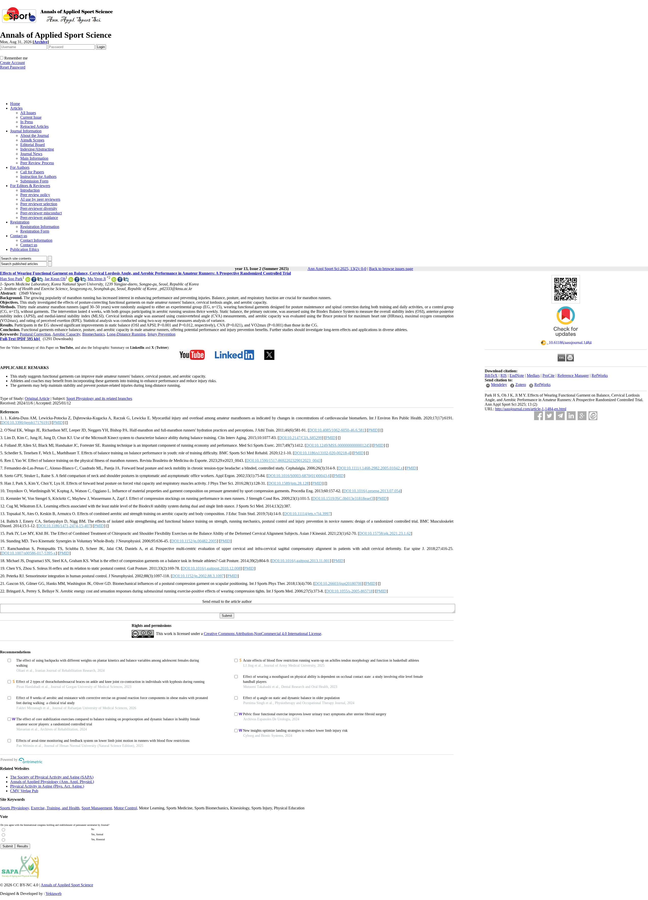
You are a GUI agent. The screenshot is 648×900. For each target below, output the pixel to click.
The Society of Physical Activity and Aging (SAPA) (51, 777)
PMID (58, 422)
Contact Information (36, 240)
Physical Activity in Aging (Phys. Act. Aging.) (47, 786)
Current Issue (31, 117)
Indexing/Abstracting (37, 149)
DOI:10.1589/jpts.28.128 (288, 483)
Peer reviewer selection (38, 204)
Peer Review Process (37, 163)
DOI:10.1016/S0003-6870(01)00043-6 (299, 476)
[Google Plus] (582, 415)
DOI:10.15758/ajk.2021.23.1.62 (385, 533)
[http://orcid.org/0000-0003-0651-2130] (27, 280)
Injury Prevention (161, 334)
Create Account (12, 62)
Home (15, 103)
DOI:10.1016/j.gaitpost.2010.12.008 (211, 568)
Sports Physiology (14, 808)
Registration (19, 222)
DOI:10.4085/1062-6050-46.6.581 (336, 430)
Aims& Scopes (32, 140)
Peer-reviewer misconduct (41, 213)
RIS (503, 375)
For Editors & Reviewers (30, 185)
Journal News (31, 154)
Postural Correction (35, 334)
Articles (16, 108)
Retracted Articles (34, 126)
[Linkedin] (571, 415)
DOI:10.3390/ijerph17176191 (25, 422)
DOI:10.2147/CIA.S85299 (300, 438)
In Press (26, 122)
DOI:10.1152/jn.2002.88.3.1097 (198, 576)
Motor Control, (126, 808)
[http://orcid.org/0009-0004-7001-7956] (113, 280)
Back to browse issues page (391, 269)
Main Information (34, 158)
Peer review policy (35, 195)
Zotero (520, 384)
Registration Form (34, 231)
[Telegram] (560, 415)
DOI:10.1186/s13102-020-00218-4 (322, 453)
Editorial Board (32, 144)
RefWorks (600, 375)
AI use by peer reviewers (40, 199)
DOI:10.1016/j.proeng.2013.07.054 (371, 491)
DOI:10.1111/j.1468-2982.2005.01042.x (370, 468)
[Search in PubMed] (40, 280)
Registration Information (39, 226)
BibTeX (491, 375)
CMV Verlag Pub (24, 791)
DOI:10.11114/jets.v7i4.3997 (307, 514)
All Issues (28, 113)
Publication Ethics (24, 249)
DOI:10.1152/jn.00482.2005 (194, 541)
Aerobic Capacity (66, 334)
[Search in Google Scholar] (33, 280)
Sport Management (97, 808)
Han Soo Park (11, 279)
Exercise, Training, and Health (55, 808)
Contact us (18, 236)
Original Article (37, 398)
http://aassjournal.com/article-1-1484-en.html (530, 409)
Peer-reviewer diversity (38, 208)
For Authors (19, 167)
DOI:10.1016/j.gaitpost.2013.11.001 (301, 561)
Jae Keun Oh (55, 279)
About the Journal (34, 135)
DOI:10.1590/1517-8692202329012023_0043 (283, 460)
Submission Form (34, 181)
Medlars (533, 375)
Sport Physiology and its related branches (99, 398)
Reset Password (12, 67)
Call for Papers (32, 172)
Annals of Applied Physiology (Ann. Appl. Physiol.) (52, 782)
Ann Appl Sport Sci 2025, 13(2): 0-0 (337, 269)
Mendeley (499, 384)
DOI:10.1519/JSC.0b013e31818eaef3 (343, 498)
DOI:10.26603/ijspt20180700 (338, 583)
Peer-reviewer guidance (39, 217)
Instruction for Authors (38, 176)
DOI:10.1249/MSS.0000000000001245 (338, 445)
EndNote (517, 375)
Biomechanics (93, 334)
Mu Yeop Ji (97, 279)
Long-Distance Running (126, 334)
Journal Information (26, 131)
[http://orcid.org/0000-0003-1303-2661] (70, 280)
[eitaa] (593, 415)
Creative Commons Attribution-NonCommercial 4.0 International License (262, 633)
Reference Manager (573, 375)
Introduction (30, 190)
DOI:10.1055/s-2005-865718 (349, 591)
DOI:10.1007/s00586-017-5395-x (29, 553)
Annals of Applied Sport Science (67, 885)
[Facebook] (538, 415)
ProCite (548, 375)
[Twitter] (549, 415)
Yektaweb (54, 893)
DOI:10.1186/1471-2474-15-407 (64, 526)
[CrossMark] (565, 338)
